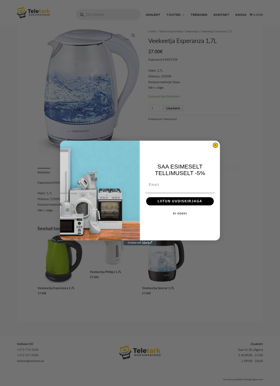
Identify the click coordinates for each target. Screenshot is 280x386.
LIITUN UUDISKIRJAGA (180, 201)
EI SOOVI (180, 213)
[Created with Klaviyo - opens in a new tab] (140, 242)
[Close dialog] (215, 145)
